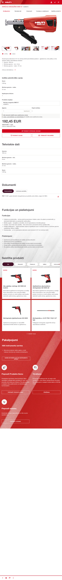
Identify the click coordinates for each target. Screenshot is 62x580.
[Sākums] (8, 2)
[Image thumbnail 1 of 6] (6, 48)
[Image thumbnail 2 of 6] (16, 48)
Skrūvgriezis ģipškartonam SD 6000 (15, 318)
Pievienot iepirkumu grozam (31, 131)
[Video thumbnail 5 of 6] (45, 48)
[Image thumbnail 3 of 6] (26, 48)
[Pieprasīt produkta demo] (6, 578)
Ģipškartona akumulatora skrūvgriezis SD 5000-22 (41, 287)
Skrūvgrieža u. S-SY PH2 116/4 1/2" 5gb (45, 319)
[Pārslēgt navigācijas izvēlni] (3, 2)
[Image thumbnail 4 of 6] (35, 48)
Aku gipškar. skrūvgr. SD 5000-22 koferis (14, 287)
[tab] (6, 11)
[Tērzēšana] (9, 578)
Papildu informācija (7, 69)
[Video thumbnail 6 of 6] (55, 48)
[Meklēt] (58, 2)
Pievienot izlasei (17, 135)
